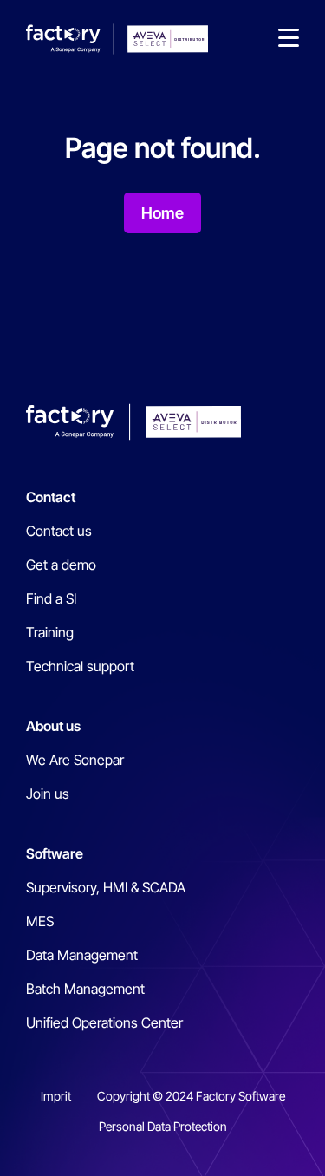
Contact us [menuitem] (59, 530)
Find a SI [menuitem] (51, 598)
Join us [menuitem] (47, 793)
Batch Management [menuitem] (85, 988)
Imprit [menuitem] (56, 1095)
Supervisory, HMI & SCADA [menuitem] (105, 887)
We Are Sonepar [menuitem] (75, 759)
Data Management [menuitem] (82, 955)
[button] (288, 39)
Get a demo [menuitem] (61, 564)
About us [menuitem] (53, 726)
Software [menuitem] (54, 853)
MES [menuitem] (40, 921)
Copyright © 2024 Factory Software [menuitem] (191, 1095)
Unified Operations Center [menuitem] (104, 1022)
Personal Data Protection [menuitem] (163, 1126)
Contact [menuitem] (50, 497)
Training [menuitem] (50, 632)
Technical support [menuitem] (80, 666)
